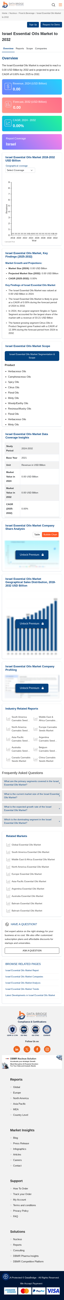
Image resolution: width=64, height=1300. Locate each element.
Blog (15, 1137)
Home (4, 13)
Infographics (19, 1149)
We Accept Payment (32, 1283)
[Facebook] (37, 1049)
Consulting (18, 1250)
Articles (17, 1154)
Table (37, 534)
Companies (41, 48)
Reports (20, 48)
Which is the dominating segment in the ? (27, 821)
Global (16, 1087)
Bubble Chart (50, 534)
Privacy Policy (21, 1210)
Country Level (20, 1114)
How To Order (20, 1188)
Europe (17, 1092)
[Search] (55, 5)
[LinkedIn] (16, 1049)
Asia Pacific (19, 1103)
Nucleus (13, 13)
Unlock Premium (30, 554)
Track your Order (22, 1194)
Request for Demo (51, 24)
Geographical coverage (17, 166)
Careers (17, 1160)
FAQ (15, 1216)
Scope (29, 48)
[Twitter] (27, 1049)
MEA (16, 1109)
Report (22, 970)
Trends (22, 989)
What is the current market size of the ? (31, 796)
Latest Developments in (30, 995)
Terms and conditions (24, 1205)
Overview (8, 48)
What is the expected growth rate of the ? (27, 808)
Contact (17, 1165)
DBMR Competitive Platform (28, 1261)
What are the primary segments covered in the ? (31, 783)
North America (21, 1098)
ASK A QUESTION (32, 950)
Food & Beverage (27, 13)
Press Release (21, 1143)
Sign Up (33, 24)
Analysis (23, 983)
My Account (19, 1199)
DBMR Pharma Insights (26, 1256)
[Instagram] (47, 1049)
